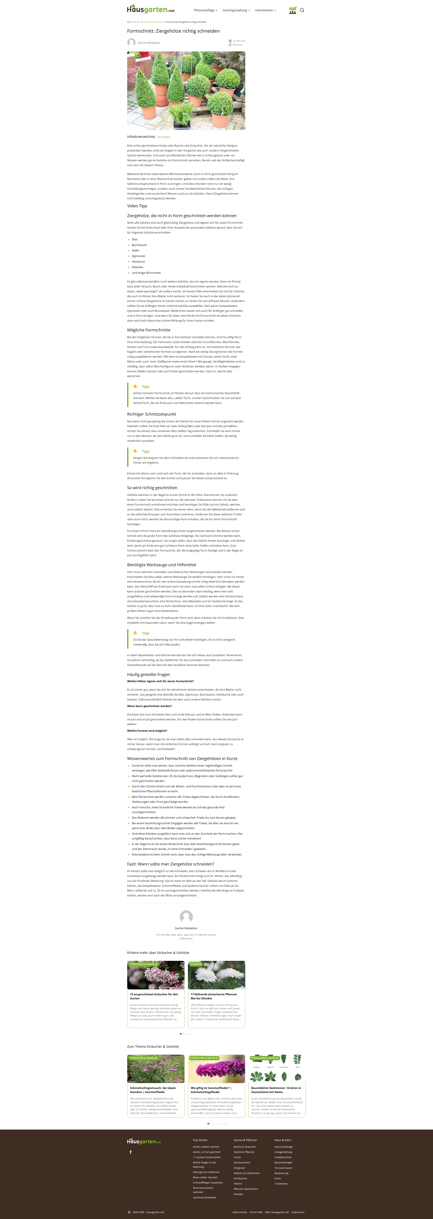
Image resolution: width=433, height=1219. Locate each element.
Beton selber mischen (205, 1177)
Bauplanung (281, 1173)
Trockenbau (281, 1183)
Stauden (196, 964)
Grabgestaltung (283, 1152)
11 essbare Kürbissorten (207, 1157)
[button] (216, 10)
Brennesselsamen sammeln (203, 1190)
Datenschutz (240, 1212)
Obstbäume (240, 1178)
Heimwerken (264, 10)
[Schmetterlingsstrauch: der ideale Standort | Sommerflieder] (155, 1069)
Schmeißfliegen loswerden (208, 1182)
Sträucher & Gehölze (153, 21)
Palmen (238, 1183)
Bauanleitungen (284, 1162)
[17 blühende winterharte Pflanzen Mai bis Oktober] (216, 975)
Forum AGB (256, 1212)
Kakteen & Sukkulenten (247, 1173)
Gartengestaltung (235, 10)
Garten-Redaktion (149, 43)
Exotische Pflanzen (244, 1152)
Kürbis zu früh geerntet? (207, 1152)
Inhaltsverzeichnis (149, 136)
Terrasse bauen (283, 1167)
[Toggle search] (302, 10)
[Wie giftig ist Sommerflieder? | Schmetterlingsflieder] (216, 1069)
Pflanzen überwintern (246, 1188)
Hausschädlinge (284, 1146)
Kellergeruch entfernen (206, 1172)
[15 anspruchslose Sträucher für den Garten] (155, 975)
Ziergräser (239, 1167)
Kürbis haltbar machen (206, 1146)
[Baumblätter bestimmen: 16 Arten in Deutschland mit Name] (277, 1069)
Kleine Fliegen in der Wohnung (204, 1164)
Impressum (298, 1212)
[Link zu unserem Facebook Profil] (130, 1152)
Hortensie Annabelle (204, 1197)
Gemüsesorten (242, 1162)
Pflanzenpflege (204, 10)
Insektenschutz (283, 1157)
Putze (278, 1178)
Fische (237, 1157)
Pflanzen (137, 21)
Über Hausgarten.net (277, 1212)
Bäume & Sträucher (245, 1146)
